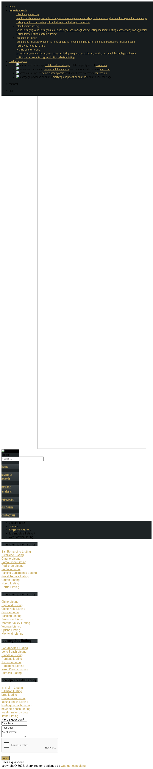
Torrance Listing (99, 42)
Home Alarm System (53, 73)
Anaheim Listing (38, 53)
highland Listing (38, 30)
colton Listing (54, 22)
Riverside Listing (49, 18)
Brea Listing (51, 57)
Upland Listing (31, 34)
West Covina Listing (34, 46)
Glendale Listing (65, 42)
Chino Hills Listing (56, 30)
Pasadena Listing (117, 42)
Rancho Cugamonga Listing (19, 573)
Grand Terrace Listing (15, 576)
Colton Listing (10, 580)
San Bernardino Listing (28, 18)
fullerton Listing (11, 691)
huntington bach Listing (16, 705)
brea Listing (9, 694)
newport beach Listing (15, 709)
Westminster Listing (58, 53)
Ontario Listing (66, 18)
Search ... (7, 455)
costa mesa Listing (13, 698)
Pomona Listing (82, 42)
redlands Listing (101, 18)
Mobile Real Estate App (57, 65)
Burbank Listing (11, 673)
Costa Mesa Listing (34, 57)
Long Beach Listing (47, 42)
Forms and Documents (56, 69)
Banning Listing (89, 30)
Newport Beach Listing (82, 53)
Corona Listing (73, 30)
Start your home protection (79, 73)
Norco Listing (68, 22)
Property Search (18, 10)
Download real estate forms (84, 69)
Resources (101, 65)
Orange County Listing (28, 49)
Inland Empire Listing (27, 14)
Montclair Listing (47, 34)
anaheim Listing (12, 687)
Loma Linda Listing (83, 18)
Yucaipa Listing (11, 626)
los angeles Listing (26, 42)
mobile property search (83, 65)
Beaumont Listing (107, 30)
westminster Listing (14, 712)
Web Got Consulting (73, 766)
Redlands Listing (12, 565)
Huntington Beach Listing (107, 53)
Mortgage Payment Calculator (69, 77)
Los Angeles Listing (26, 38)
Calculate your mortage (99, 77)
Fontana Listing (118, 18)
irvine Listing (9, 716)
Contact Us (101, 73)
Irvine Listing (23, 53)
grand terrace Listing (35, 22)
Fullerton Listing (66, 57)
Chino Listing (23, 30)
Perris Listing (82, 22)
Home (12, 6)
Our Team (105, 69)
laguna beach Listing (14, 702)
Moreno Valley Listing (127, 30)
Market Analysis (18, 61)
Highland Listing (12, 605)
